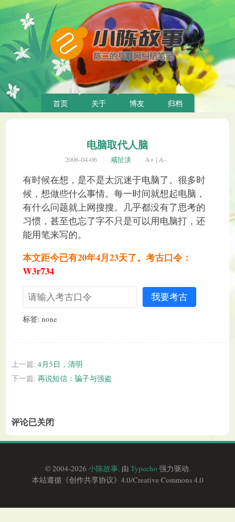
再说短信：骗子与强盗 (75, 378)
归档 (175, 103)
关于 (98, 103)
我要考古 (169, 296)
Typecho (144, 468)
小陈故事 (103, 468)
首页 (60, 103)
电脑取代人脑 (117, 144)
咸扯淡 (121, 159)
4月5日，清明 (60, 364)
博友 (136, 103)
